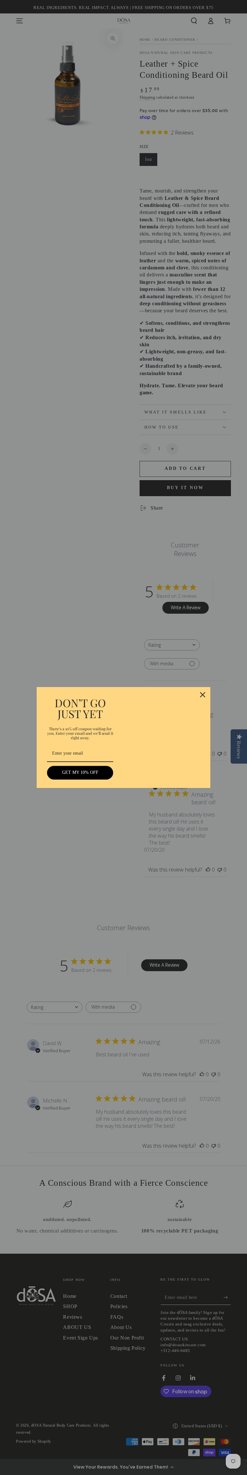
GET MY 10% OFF (80, 772)
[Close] (202, 694)
